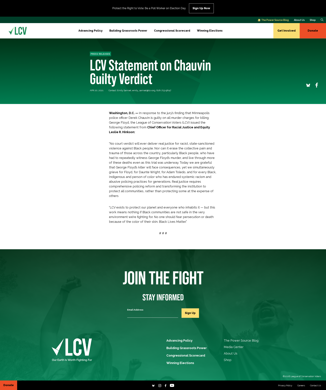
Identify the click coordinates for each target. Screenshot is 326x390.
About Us (299, 20)
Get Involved (286, 30)
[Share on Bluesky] (308, 85)
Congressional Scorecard (172, 30)
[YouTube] (172, 385)
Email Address (135, 310)
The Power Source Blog (275, 20)
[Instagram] (159, 385)
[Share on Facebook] (316, 85)
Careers (301, 385)
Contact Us (315, 385)
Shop (313, 20)
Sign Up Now (201, 8)
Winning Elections (210, 30)
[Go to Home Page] (18, 31)
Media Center (233, 347)
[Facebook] (165, 385)
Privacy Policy (285, 385)
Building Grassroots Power (128, 30)
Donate (313, 30)
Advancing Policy (90, 30)
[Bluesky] (153, 385)
